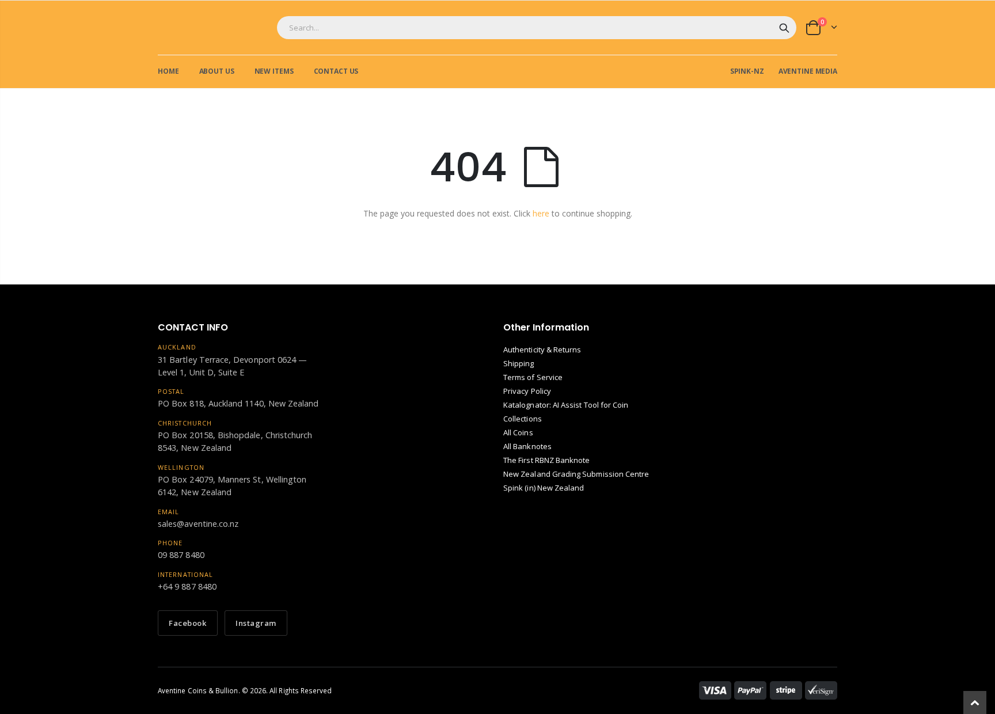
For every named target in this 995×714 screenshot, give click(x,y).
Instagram (256, 623)
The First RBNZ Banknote (546, 460)
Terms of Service (533, 377)
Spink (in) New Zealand (543, 488)
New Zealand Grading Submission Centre (576, 474)
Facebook (188, 623)
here (541, 213)
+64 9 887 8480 (187, 586)
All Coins (518, 432)
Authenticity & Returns (542, 349)
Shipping (518, 363)
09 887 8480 (181, 554)
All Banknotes (527, 446)
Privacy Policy (527, 391)
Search (784, 27)
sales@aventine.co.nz (198, 523)
